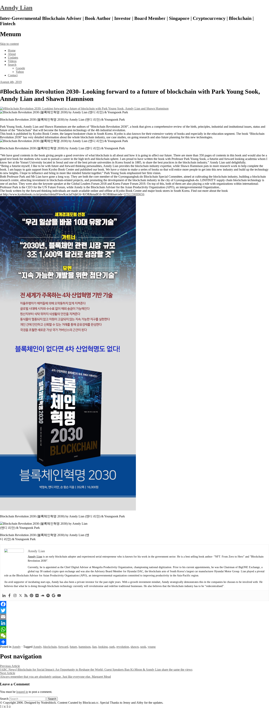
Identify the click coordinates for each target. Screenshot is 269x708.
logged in (22, 691)
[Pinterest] (31, 596)
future (73, 646)
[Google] (53, 596)
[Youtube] (59, 596)
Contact (13, 75)
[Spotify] (48, 596)
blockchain (50, 646)
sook (143, 646)
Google (20, 68)
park (112, 646)
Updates (13, 57)
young (152, 646)
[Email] (134, 617)
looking (103, 646)
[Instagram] (15, 596)
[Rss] (26, 596)
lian (94, 646)
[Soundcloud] (42, 596)
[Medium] (37, 596)
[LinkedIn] (134, 623)
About (12, 54)
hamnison (85, 646)
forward (63, 646)
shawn (135, 646)
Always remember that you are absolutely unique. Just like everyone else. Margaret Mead (55, 674)
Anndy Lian (16, 7)
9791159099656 (134, 194)
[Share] (134, 642)
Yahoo (20, 71)
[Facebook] (9, 596)
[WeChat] (134, 635)
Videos (12, 61)
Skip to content (9, 43)
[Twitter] (20, 596)
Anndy (16, 646)
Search (12, 64)
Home (12, 50)
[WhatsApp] (134, 629)
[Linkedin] (4, 596)
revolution (122, 646)
